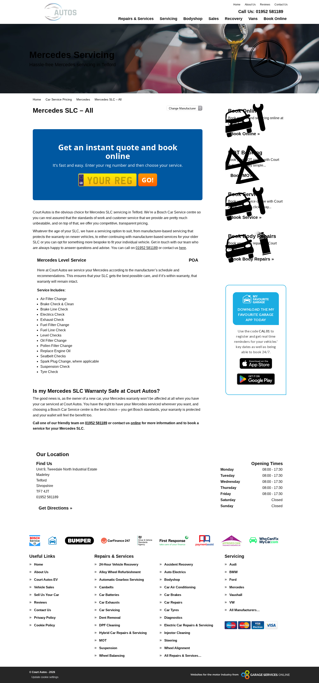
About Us (250, 4)
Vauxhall (235, 594)
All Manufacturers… (244, 610)
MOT (103, 640)
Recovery (233, 19)
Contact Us (281, 4)
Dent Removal (109, 617)
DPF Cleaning (109, 625)
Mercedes (236, 587)
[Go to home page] (53, 12)
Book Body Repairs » (252, 259)
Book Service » (245, 217)
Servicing (168, 19)
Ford (233, 579)
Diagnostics (173, 617)
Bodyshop (192, 19)
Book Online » (245, 133)
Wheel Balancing (112, 655)
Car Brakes (172, 594)
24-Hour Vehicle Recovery (118, 564)
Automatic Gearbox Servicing (121, 579)
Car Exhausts (109, 602)
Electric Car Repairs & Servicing (188, 625)
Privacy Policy (45, 617)
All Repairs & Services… (182, 655)
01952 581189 (260, 11)
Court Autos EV (46, 579)
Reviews (265, 4)
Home (236, 4)
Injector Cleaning (177, 632)
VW (232, 602)
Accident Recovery (178, 564)
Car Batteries (109, 594)
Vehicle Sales (44, 587)
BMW (233, 572)
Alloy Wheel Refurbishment (120, 572)
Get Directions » (55, 508)
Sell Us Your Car (46, 594)
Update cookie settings (44, 677)
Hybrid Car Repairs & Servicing (123, 632)
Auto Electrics (175, 572)
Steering (170, 640)
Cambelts (106, 587)
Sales (214, 19)
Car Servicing (109, 610)
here (182, 248)
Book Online (275, 19)
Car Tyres (171, 610)
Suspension (108, 648)
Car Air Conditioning (180, 587)
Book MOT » (243, 175)
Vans (253, 19)
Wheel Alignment (177, 648)
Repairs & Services (136, 19)
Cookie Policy (44, 625)
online (136, 423)
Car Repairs (173, 602)
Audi (233, 564)
